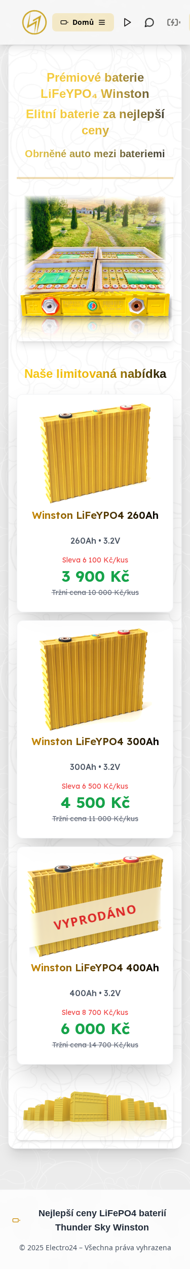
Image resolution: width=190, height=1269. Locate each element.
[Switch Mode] (174, 22)
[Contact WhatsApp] (149, 22)
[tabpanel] (95, 597)
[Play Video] (127, 22)
